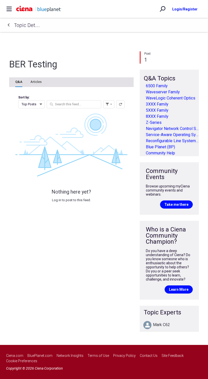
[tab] (18, 82)
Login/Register (185, 9)
